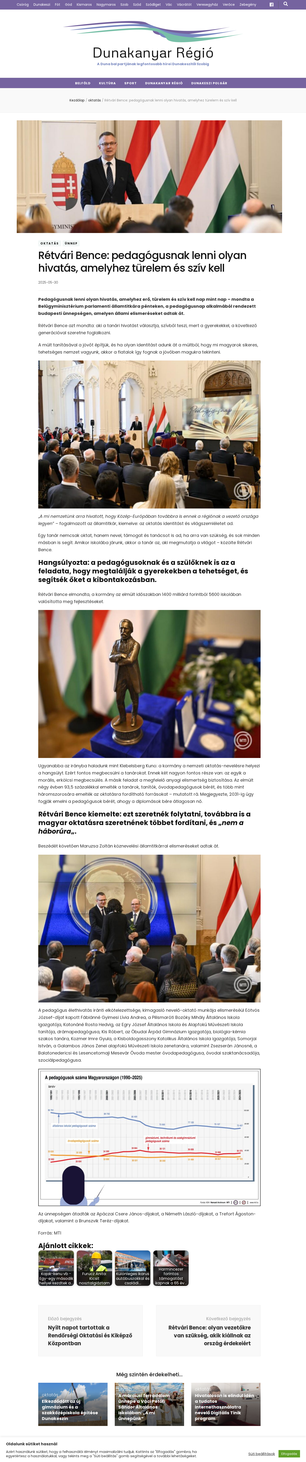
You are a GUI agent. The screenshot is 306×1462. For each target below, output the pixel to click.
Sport (130, 83)
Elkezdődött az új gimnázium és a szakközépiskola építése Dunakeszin (70, 1409)
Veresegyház (207, 4)
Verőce (229, 4)
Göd (68, 4)
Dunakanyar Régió (153, 52)
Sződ (137, 4)
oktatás (49, 243)
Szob (124, 4)
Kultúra (107, 83)
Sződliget (153, 4)
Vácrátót (184, 4)
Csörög (23, 4)
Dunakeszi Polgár (209, 83)
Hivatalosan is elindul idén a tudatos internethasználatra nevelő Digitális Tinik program (224, 1407)
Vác (169, 4)
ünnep (71, 243)
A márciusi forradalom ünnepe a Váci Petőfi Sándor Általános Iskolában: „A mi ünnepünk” (144, 1407)
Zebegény (248, 4)
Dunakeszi (41, 4)
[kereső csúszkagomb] (286, 4)
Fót (57, 4)
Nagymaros (106, 4)
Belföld (83, 83)
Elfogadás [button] (289, 1453)
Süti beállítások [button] (261, 1454)
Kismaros (84, 4)
